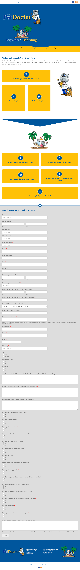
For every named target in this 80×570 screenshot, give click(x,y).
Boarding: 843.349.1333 (20, 2)
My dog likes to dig (8, 506)
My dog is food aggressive (10, 470)
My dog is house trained (10, 427)
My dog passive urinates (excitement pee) (15, 513)
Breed (4, 333)
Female (6, 356)
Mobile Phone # (7, 242)
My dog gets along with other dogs (13, 448)
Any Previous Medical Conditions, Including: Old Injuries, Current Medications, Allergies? (30, 374)
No (5, 363)
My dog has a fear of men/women (13, 441)
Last (27, 226)
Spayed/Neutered (8, 359)
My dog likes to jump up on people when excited (17, 491)
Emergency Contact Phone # (11, 283)
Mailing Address (7, 255)
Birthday (5, 346)
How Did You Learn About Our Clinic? (14, 304)
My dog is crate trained (10, 419)
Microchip (6, 367)
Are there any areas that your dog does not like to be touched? (22, 477)
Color (4, 339)
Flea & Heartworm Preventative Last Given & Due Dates (20, 387)
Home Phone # (7, 229)
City (4, 262)
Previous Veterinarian (9, 317)
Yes (5, 361)
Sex (3, 352)
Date (4, 215)
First (3, 226)
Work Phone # (6, 236)
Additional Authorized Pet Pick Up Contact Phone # (18, 297)
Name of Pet (6, 326)
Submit (5, 535)
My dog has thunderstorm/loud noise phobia (16, 434)
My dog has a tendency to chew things (14, 412)
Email (4, 249)
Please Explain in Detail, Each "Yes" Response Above (19, 520)
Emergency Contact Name (10, 275)
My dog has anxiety (8, 455)
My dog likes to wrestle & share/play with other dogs (19, 498)
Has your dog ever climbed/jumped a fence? (16, 462)
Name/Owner (7, 221)
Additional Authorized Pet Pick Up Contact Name (18, 289)
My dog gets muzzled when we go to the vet (16, 484)
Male (5, 354)
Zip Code (5, 268)
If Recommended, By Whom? (11, 310)
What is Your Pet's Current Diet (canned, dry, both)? (18, 399)
